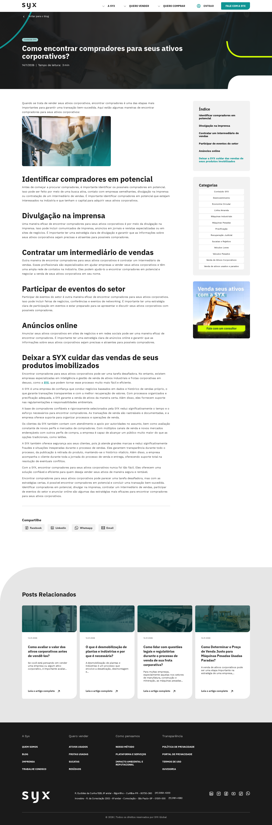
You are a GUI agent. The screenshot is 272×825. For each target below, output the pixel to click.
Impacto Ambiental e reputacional (129, 763)
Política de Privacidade (178, 746)
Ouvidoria (169, 769)
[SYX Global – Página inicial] (36, 797)
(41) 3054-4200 (162, 792)
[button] (108, 6)
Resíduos (75, 769)
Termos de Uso (171, 761)
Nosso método (125, 746)
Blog (25, 754)
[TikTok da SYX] (241, 793)
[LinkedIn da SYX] (211, 793)
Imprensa (28, 761)
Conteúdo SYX (30, 40)
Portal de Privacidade (177, 754)
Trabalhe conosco (34, 769)
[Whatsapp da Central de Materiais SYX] (248, 793)
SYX (46, 382)
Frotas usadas (78, 754)
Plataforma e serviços (131, 754)
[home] (29, 6)
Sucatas (74, 761)
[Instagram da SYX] (218, 793)
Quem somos (30, 746)
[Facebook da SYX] (226, 793)
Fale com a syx (236, 6)
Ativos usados (78, 746)
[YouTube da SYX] (233, 793)
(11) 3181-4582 (175, 798)
